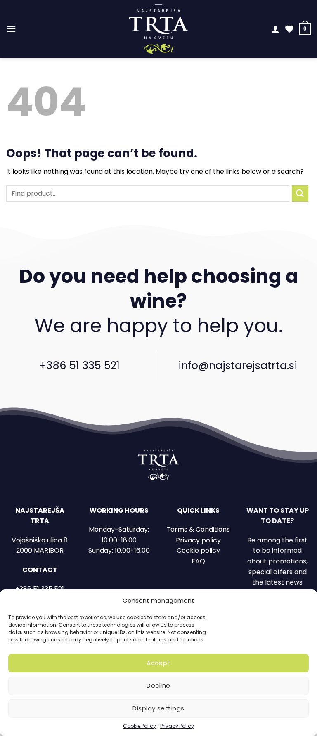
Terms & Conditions (198, 529)
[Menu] (11, 29)
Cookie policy (198, 550)
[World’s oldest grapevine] (158, 29)
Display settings (158, 708)
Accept (158, 662)
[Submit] (300, 193)
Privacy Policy (177, 725)
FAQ (198, 561)
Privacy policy (198, 540)
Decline (158, 685)
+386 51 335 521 (79, 365)
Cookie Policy (139, 725)
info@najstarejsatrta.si (237, 365)
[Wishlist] (289, 29)
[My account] (275, 29)
